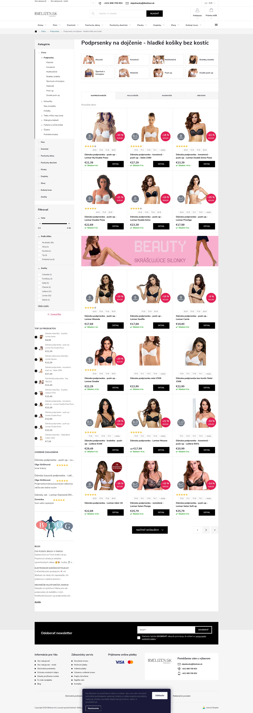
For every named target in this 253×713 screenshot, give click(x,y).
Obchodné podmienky (46, 668)
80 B (113, 150)
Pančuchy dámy (47, 156)
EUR (210, 3)
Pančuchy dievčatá (49, 162)
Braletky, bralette (53, 76)
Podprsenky (49, 57)
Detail (115, 164)
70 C (142, 150)
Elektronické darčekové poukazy (52, 568)
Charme (46, 287)
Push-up (49, 90)
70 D (149, 374)
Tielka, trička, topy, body (53, 115)
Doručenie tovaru (81, 661)
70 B (101, 150)
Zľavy (43, 183)
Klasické (49, 62)
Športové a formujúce (55, 81)
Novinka (46, 251)
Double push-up (53, 95)
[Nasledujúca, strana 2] (206, 529)
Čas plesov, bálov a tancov (49, 551)
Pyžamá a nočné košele (53, 125)
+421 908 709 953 (189, 668)
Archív (38, 602)
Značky (44, 197)
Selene (45, 300)
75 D (201, 436)
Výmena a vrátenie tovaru (84, 672)
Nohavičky (48, 101)
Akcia (45, 247)
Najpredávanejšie (98, 95)
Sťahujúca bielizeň (51, 120)
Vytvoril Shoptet (212, 708)
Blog (39, 684)
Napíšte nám (79, 680)
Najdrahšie (167, 95)
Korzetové (50, 67)
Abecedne (201, 95)
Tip (44, 255)
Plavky (44, 169)
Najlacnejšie (132, 95)
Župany (47, 129)
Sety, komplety (50, 106)
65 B (94, 150)
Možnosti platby (80, 665)
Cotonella (46, 274)
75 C (155, 150)
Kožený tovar (46, 190)
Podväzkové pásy (51, 134)
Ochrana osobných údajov (48, 672)
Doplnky (44, 176)
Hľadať (154, 13)
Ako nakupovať (40, 1)
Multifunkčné (51, 72)
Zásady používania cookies (48, 676)
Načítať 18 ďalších (147, 530)
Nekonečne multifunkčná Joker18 (51, 585)
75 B (107, 150)
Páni (43, 142)
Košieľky (47, 111)
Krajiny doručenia (81, 676)
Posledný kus (48, 259)
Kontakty (77, 684)
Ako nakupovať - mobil (59, 1)
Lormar (46, 295)
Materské (50, 86)
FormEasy (47, 279)
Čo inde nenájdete (44, 680)
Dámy (43, 52)
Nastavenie (93, 708)
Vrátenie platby (80, 669)
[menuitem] (42, 25)
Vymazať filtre (55, 314)
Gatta (45, 283)
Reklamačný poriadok (181, 696)
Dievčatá (44, 149)
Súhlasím (159, 695)
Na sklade (47, 242)
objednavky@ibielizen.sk (192, 664)
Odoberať (203, 630)
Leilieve (46, 291)
